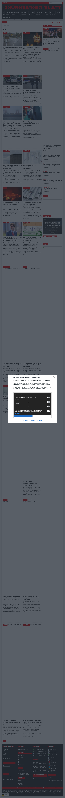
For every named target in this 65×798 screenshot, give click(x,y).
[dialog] (32, 399)
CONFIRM (23, 416)
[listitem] (32, 394)
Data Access (32, 420)
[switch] (48, 397)
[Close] (54, 377)
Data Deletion (25, 420)
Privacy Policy (39, 420)
